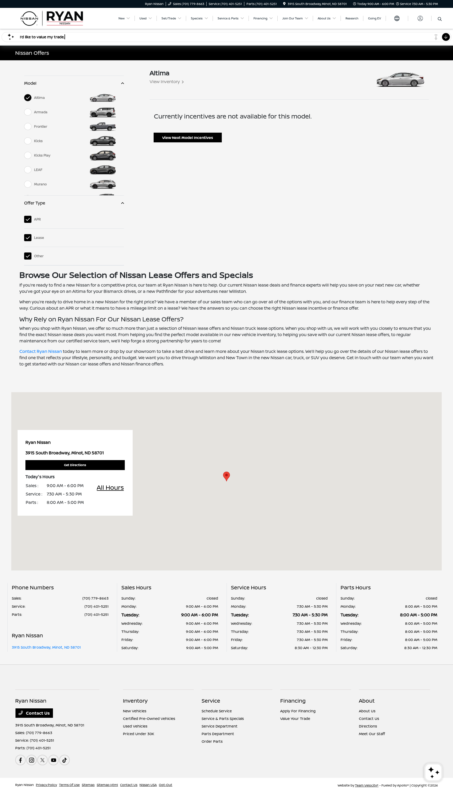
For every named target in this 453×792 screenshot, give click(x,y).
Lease (39, 237)
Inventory (135, 700)
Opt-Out (165, 785)
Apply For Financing (298, 710)
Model (30, 83)
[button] (226, 476)
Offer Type (34, 203)
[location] (284, 4)
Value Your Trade (295, 718)
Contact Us (37, 713)
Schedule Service (217, 710)
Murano (40, 184)
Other (39, 256)
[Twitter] (42, 760)
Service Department (220, 726)
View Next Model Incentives (187, 137)
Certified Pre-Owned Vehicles (149, 718)
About (367, 700)
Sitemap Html (107, 785)
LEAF (38, 169)
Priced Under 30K (138, 733)
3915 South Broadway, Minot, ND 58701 (46, 647)
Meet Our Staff (372, 733)
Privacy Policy (46, 785)
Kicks (38, 140)
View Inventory (165, 81)
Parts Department (218, 733)
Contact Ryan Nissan (40, 351)
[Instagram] (31, 760)
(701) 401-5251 (96, 606)
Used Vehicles (135, 726)
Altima (39, 97)
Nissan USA (148, 785)
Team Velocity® (367, 785)
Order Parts (212, 741)
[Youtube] (53, 760)
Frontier (40, 126)
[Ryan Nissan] (60, 18)
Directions (368, 726)
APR (37, 219)
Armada (40, 112)
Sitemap (88, 785)
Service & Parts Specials (223, 718)
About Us (367, 710)
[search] (440, 19)
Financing (293, 700)
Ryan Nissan (24, 785)
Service (211, 700)
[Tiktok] (64, 760)
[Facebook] (20, 760)
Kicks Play (42, 155)
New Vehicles (134, 710)
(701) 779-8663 (95, 598)
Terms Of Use (69, 785)
